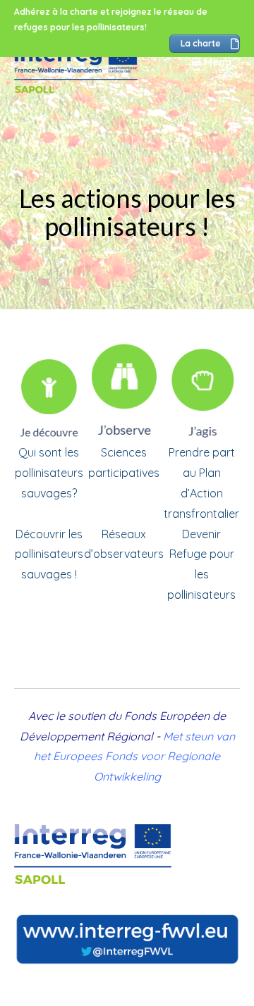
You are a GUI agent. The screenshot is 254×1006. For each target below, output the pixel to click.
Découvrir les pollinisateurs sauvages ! (49, 554)
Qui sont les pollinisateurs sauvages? (49, 472)
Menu (216, 61)
